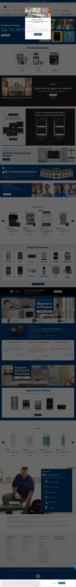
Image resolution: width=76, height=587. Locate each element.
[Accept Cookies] (74, 583)
